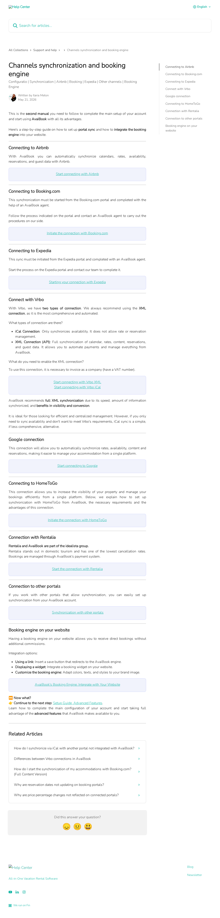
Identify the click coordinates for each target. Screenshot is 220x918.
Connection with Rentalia (182, 111)
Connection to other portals (183, 118)
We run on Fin (21, 905)
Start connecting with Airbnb (77, 174)
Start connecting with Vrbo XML (77, 382)
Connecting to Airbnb (179, 67)
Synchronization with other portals (78, 612)
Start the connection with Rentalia (77, 569)
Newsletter (194, 875)
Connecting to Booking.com (183, 74)
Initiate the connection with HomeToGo (77, 520)
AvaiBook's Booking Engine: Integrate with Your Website (77, 684)
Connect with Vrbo (177, 89)
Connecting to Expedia (180, 82)
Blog (190, 867)
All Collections (18, 50)
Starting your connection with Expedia (77, 282)
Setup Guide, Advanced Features (77, 703)
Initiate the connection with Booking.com (77, 233)
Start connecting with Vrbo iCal (77, 387)
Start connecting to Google (77, 465)
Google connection (177, 96)
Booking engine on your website (181, 128)
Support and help (45, 50)
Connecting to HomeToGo (182, 104)
